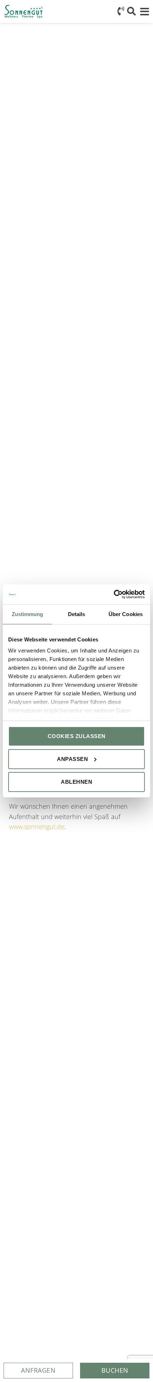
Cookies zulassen (77, 736)
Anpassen (72, 759)
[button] (114, 1370)
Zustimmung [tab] (27, 614)
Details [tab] (76, 614)
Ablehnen (76, 782)
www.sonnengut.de (36, 826)
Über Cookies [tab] (126, 614)
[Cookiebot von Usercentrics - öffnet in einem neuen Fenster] (114, 594)
